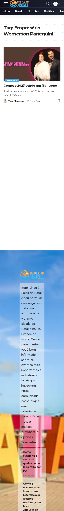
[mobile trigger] (7, 3)
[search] (47, 4)
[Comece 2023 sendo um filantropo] (32, 64)
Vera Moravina (16, 101)
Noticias (12, 80)
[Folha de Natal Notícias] (19, 3)
